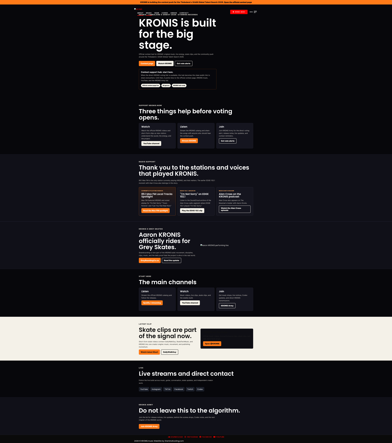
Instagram (156, 389)
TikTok (167, 389)
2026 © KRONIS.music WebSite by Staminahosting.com (159, 441)
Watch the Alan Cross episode (231, 209)
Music (149, 13)
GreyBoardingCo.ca (150, 260)
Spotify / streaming (152, 303)
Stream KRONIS (189, 141)
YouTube (144, 389)
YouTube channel (151, 143)
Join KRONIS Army (149, 426)
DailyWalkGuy (169, 352)
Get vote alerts (183, 63)
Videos (173, 13)
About (140, 13)
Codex (165, 13)
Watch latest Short (149, 352)
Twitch (190, 389)
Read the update (171, 260)
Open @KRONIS (212, 344)
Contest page (147, 63)
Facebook (179, 389)
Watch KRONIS (165, 63)
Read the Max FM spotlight (155, 210)
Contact (184, 13)
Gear (156, 13)
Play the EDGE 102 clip (192, 210)
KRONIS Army (227, 306)
